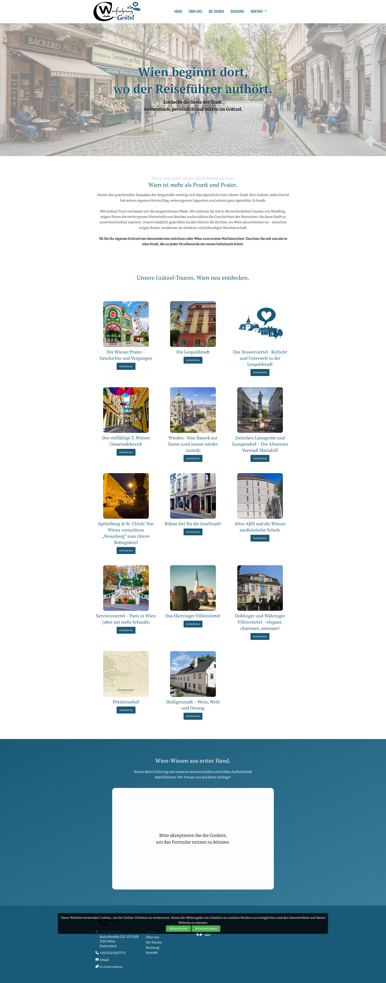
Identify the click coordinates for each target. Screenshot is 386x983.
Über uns (195, 11)
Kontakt (257, 11)
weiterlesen (126, 366)
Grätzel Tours (116, 12)
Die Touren (216, 11)
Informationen (206, 928)
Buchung (237, 11)
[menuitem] (178, 11)
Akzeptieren (178, 928)
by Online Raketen (111, 967)
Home (178, 11)
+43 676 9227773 (113, 953)
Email (104, 960)
